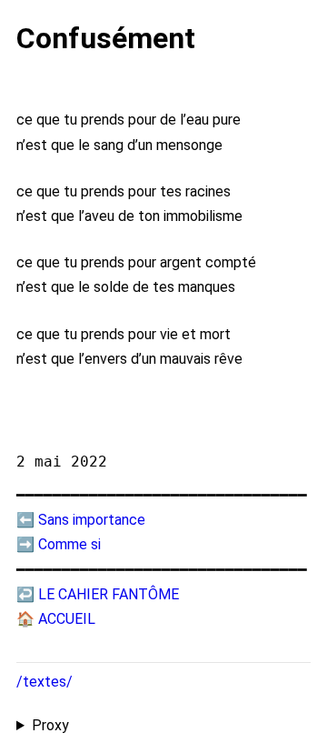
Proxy (50, 725)
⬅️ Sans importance (80, 519)
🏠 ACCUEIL (55, 619)
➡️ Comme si (58, 544)
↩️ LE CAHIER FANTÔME (97, 594)
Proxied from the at (161, 727)
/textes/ (44, 681)
